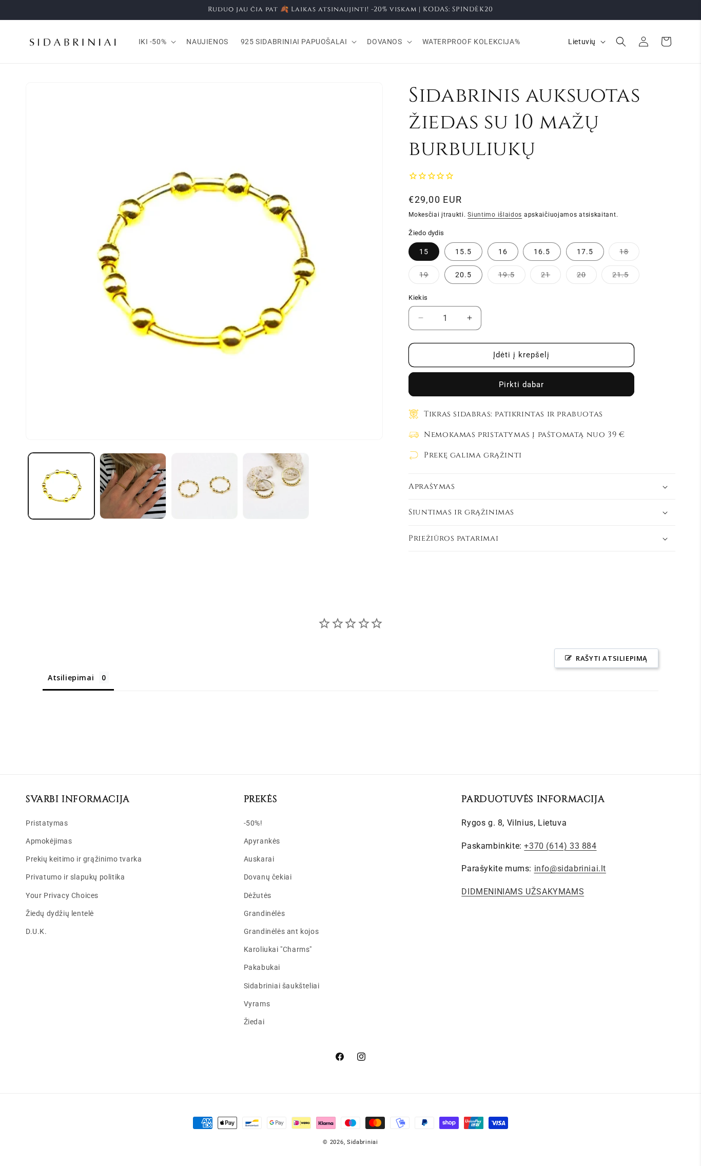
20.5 (463, 275)
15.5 (463, 251)
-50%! (253, 822)
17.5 (585, 251)
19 (429, 277)
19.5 (511, 277)
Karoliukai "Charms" (278, 949)
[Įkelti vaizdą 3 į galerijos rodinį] (204, 486)
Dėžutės (257, 895)
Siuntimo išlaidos (495, 214)
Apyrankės (262, 840)
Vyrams (257, 1003)
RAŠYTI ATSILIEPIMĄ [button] (612, 658)
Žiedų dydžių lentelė (60, 913)
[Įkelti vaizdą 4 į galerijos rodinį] (276, 486)
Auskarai (259, 858)
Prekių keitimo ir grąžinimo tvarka (84, 858)
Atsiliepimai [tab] (71, 677)
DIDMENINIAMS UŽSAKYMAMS (522, 891)
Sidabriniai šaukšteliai (282, 985)
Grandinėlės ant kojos (281, 931)
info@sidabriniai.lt (570, 868)
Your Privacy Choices (62, 895)
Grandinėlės (264, 913)
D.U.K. (36, 931)
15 (424, 251)
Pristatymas (47, 822)
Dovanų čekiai (268, 877)
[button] (156, 41)
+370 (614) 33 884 (560, 845)
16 (503, 251)
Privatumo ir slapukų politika (75, 877)
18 (629, 254)
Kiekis (417, 297)
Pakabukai (262, 967)
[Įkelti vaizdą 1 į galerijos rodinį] (61, 486)
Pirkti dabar (521, 384)
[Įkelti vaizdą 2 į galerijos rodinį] (133, 486)
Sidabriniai (362, 1142)
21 (551, 277)
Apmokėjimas (49, 840)
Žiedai (254, 1021)
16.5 (542, 251)
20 (587, 277)
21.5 (625, 277)
